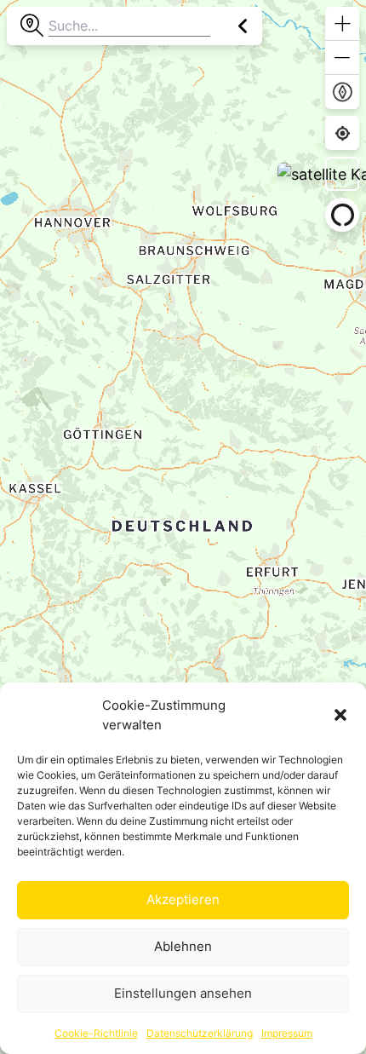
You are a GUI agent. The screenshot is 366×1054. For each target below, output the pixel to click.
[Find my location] (342, 133)
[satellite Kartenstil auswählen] (342, 174)
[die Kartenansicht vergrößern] (342, 24)
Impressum (286, 1033)
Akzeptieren (183, 899)
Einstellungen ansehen (183, 993)
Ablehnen (183, 946)
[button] (340, 714)
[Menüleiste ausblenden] (243, 26)
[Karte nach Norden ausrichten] (342, 92)
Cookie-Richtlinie (96, 1033)
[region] (183, 527)
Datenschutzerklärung (199, 1033)
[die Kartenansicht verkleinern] (342, 58)
